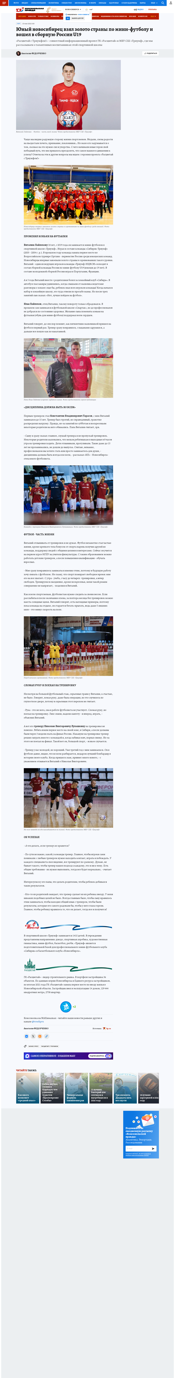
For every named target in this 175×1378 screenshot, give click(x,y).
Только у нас (43, 16)
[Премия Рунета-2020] (52, 10)
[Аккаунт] (171, 3)
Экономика (80, 3)
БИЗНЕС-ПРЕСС (33, 1046)
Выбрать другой (77, 18)
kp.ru (108, 1028)
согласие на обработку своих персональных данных (138, 1154)
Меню (4, 3)
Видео (25, 3)
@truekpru (38, 1021)
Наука (142, 3)
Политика (54, 3)
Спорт (18, 23)
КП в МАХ (132, 16)
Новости (32, 16)
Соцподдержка (129, 3)
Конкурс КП (142, 16)
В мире (92, 3)
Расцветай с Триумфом (49, 1046)
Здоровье (114, 3)
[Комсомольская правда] (30, 9)
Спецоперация (38, 3)
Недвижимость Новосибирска (114, 16)
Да (68, 18)
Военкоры (55, 16)
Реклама (152, 9)
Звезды (102, 3)
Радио (140, 9)
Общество (67, 3)
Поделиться (152, 53)
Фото (16, 3)
